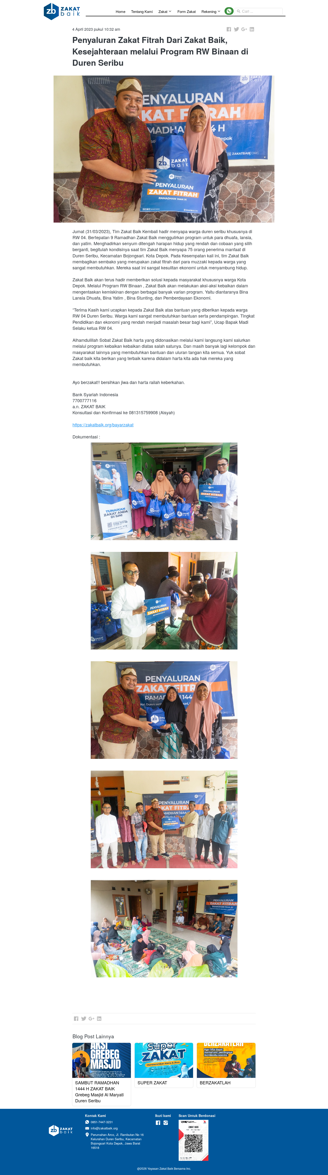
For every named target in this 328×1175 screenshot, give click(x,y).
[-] (158, 1123)
